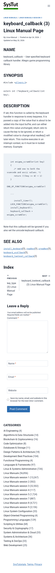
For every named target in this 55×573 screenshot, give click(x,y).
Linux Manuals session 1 (16, 477)
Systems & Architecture (15, 536)
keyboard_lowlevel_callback (19, 256)
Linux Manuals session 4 (16, 490)
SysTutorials (19, 564)
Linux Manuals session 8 (16, 502)
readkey (30, 249)
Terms (30, 564)
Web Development (13, 545)
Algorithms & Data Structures (19, 435)
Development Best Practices (18, 456)
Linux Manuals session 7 (16, 498)
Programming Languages (17, 519)
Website (12, 390)
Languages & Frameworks (17, 464)
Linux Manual (11, 37)
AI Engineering (11, 430)
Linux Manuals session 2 (16, 481)
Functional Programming (16, 460)
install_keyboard (13, 249)
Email (12, 377)
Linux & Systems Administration (20, 468)
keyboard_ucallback (14, 252)
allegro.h (20, 82)
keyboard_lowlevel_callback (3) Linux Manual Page (36, 280)
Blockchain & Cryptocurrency (18, 439)
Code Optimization (13, 443)
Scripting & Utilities (13, 524)
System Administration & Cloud (20, 532)
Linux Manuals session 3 (30, 18)
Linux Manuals (10, 18)
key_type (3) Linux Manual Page (12, 286)
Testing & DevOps (13, 541)
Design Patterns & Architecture (19, 452)
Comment (13, 318)
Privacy (38, 564)
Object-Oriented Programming (19, 515)
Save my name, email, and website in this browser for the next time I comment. (28, 399)
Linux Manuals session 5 (16, 494)
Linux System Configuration (18, 511)
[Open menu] (48, 6)
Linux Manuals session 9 (16, 507)
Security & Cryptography (16, 528)
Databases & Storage (14, 447)
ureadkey (43, 249)
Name (12, 363)
